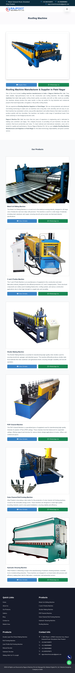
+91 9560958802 (62, 2)
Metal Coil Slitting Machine (16, 206)
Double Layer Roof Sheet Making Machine (15, 637)
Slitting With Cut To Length (11, 655)
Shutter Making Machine (15, 352)
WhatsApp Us (54, 85)
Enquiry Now (22, 85)
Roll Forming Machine (9, 640)
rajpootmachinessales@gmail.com (58, 4)
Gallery (5, 613)
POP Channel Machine (15, 424)
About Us (5, 606)
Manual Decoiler (7, 648)
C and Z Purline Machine (15, 279)
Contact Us (6, 620)
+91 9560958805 (46, 645)
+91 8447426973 (47, 2)
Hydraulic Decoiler (8, 652)
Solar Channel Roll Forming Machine (20, 497)
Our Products (6, 609)
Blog (4, 617)
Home (4, 602)
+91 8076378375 (46, 651)
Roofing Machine (44, 624)
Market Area (6, 624)
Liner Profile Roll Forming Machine (12, 644)
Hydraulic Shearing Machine (17, 567)
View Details (23, 221)
